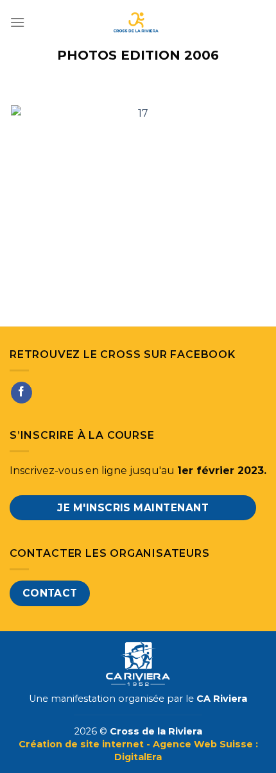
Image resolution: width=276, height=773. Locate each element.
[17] (138, 189)
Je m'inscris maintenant (133, 508)
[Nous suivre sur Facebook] (21, 392)
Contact (50, 593)
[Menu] (17, 22)
